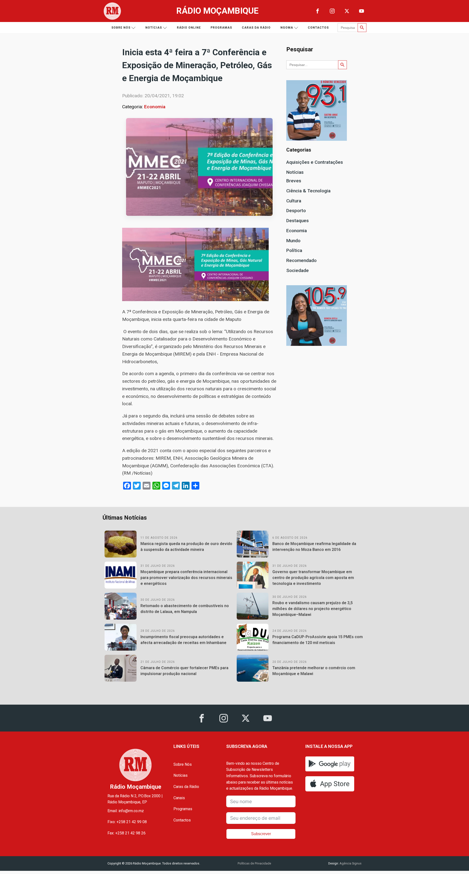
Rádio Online (189, 27)
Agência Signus (350, 863)
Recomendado (301, 260)
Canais (179, 798)
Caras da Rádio (256, 27)
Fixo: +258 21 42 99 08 (127, 821)
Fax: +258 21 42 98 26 (126, 833)
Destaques (297, 220)
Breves (293, 181)
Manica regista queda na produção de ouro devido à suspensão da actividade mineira (186, 546)
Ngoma (286, 27)
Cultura (293, 201)
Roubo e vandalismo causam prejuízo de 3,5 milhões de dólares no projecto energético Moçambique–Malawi (312, 609)
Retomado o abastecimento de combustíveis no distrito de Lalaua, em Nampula (184, 608)
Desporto (296, 210)
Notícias (153, 27)
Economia (154, 106)
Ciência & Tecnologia (308, 191)
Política (294, 250)
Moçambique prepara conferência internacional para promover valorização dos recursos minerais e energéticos (186, 577)
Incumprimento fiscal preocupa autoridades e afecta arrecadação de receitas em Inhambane (183, 639)
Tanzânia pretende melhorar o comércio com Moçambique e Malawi (313, 671)
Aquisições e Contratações (314, 162)
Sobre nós (120, 27)
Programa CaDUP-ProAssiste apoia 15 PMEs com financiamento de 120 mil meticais (317, 639)
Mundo (293, 240)
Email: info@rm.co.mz (125, 810)
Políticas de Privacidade (254, 863)
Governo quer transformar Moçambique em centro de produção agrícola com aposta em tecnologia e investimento (313, 577)
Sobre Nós (182, 764)
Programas (221, 27)
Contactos (318, 27)
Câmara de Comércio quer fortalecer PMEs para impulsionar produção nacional (184, 671)
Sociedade (297, 270)
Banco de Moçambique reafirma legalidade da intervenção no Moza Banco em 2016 (314, 546)
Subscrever (261, 834)
